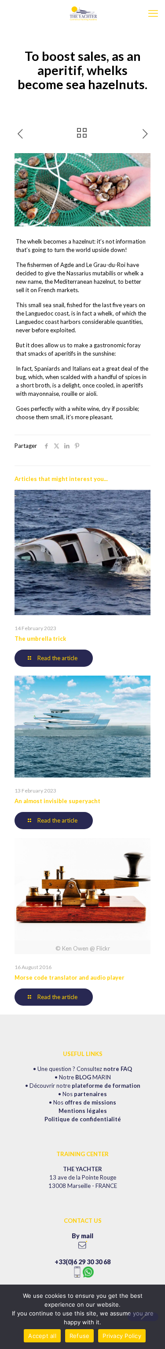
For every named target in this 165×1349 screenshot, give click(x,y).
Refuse (80, 1335)
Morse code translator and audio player (70, 977)
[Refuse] (143, 1316)
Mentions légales (83, 1110)
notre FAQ (117, 1068)
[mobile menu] (153, 13)
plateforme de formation (106, 1085)
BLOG (83, 1077)
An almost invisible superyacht (57, 800)
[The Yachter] (82, 13)
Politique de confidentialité (82, 1119)
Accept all (42, 1335)
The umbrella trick (40, 638)
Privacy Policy (122, 1335)
